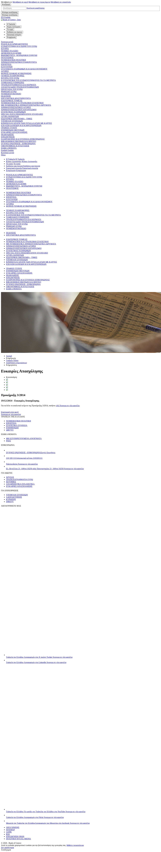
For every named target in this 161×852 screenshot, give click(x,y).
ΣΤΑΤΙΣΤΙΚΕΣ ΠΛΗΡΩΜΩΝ (13, 112)
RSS (8, 834)
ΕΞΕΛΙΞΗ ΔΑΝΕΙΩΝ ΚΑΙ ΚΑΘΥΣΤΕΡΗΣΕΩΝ (21, 125)
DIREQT (10, 502)
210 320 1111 (24, 458)
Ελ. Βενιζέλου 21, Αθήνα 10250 (45, 469)
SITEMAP (10, 830)
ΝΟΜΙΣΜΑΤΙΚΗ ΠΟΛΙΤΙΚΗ (13, 60)
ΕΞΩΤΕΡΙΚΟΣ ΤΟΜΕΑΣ (11, 101)
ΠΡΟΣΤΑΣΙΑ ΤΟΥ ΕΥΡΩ (12, 89)
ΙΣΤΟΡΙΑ (5, 49)
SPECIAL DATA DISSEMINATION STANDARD (22, 114)
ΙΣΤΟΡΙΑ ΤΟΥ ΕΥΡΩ (10, 78)
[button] (36, 8)
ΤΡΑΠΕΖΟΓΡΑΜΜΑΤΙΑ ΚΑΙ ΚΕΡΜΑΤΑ (18, 85)
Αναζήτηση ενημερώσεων (16, 363)
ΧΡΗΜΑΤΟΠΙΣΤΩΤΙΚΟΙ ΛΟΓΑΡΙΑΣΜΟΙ (18, 110)
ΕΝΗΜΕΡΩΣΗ (12, 428)
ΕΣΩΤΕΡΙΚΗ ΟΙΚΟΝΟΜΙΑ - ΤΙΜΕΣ (16, 119)
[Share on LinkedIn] (7, 382)
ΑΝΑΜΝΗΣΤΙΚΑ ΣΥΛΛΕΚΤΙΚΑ (20, 484)
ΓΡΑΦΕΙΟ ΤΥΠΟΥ (9, 128)
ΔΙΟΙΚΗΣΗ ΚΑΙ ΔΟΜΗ (11, 53)
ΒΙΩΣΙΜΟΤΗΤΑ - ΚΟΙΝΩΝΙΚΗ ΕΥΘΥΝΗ (19, 55)
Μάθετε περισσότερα (75, 845)
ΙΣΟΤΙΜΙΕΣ (11, 482)
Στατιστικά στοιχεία (14, 168)
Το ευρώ (9, 164)
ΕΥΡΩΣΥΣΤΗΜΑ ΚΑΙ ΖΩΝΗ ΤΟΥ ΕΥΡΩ (19, 46)
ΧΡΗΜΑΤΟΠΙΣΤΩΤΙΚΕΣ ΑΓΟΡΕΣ (16, 107)
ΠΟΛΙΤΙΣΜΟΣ (7, 58)
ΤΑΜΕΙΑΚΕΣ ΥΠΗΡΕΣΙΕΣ (12, 82)
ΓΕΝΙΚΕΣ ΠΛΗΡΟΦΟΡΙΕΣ (12, 76)
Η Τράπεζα (10, 159)
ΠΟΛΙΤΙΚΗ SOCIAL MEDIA (18, 839)
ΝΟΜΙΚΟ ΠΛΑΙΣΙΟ (9, 51)
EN (5, 17)
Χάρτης (22, 464)
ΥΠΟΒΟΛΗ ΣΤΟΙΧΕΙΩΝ (12, 121)
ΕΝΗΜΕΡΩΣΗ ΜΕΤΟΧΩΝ (12, 130)
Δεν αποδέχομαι (7, 847)
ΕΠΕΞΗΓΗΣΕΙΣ (8, 137)
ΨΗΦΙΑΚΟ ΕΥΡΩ (8, 91)
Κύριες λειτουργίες (13, 161)
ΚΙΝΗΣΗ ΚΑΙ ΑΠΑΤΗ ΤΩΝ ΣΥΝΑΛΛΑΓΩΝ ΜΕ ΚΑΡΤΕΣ (26, 123)
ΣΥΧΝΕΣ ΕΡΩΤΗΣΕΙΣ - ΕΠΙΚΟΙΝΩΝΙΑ (18, 144)
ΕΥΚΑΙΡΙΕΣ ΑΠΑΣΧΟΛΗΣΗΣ (14, 132)
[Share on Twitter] (7, 380)
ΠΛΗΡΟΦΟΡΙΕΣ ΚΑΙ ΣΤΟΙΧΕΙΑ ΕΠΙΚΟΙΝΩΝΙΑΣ (23, 139)
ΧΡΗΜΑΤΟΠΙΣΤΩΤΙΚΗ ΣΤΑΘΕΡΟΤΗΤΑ (19, 62)
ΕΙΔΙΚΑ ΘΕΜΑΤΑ (9, 148)
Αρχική (9, 356)
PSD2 (8, 441)
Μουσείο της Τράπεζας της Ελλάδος (48, 823)
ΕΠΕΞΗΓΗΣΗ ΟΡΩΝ (15, 836)
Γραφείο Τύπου (12, 360)
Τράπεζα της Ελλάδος (39, 657)
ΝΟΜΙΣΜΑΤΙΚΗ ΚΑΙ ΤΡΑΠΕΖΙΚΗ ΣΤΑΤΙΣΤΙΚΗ (22, 103)
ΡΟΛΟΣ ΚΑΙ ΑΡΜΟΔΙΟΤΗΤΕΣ (14, 44)
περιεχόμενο (39, 2)
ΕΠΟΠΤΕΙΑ (6, 64)
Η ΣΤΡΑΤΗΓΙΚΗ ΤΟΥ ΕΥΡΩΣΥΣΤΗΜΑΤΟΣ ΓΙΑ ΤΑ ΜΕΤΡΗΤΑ (28, 80)
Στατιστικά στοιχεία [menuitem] (14, 35)
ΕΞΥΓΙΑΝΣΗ (6, 67)
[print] (7, 390)
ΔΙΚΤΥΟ (9, 430)
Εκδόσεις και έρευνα (14, 166)
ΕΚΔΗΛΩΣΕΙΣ (7, 134)
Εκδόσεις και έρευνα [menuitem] (14, 32)
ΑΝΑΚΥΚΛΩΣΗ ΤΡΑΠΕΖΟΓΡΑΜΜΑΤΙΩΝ (20, 87)
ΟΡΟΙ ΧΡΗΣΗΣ (12, 827)
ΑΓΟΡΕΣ (5, 71)
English (7, 150)
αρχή (20, 2)
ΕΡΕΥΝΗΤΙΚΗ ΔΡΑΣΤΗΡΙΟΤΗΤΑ (16, 98)
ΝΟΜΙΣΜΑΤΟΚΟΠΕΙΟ (11, 94)
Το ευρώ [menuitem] (10, 29)
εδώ (67, 406)
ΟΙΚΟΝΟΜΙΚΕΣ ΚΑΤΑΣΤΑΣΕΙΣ (15, 146)
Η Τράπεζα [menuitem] (11, 24)
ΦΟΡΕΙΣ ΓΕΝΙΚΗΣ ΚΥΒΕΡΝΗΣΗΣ (16, 73)
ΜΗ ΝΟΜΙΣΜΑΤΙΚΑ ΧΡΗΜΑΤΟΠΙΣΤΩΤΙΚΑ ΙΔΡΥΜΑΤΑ (26, 105)
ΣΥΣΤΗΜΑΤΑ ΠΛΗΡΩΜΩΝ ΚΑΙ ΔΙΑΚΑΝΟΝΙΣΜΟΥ (24, 69)
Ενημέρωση (11, 170)
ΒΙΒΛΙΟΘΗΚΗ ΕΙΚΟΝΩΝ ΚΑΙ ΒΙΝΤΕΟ (18, 141)
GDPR (9, 832)
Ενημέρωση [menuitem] (11, 37)
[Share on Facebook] (7, 385)
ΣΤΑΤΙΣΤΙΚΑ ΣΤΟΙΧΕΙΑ (16, 425)
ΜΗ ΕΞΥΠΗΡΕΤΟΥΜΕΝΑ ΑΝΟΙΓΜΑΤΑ (24, 438)
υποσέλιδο (61, 2)
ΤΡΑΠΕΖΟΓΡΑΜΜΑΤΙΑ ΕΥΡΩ (19, 479)
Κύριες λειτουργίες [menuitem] (13, 27)
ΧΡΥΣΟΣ (10, 477)
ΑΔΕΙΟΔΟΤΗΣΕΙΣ (14, 497)
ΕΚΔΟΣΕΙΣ (6, 96)
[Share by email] (7, 387)
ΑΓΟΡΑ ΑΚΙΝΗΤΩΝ (10, 116)
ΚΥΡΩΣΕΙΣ (11, 499)
